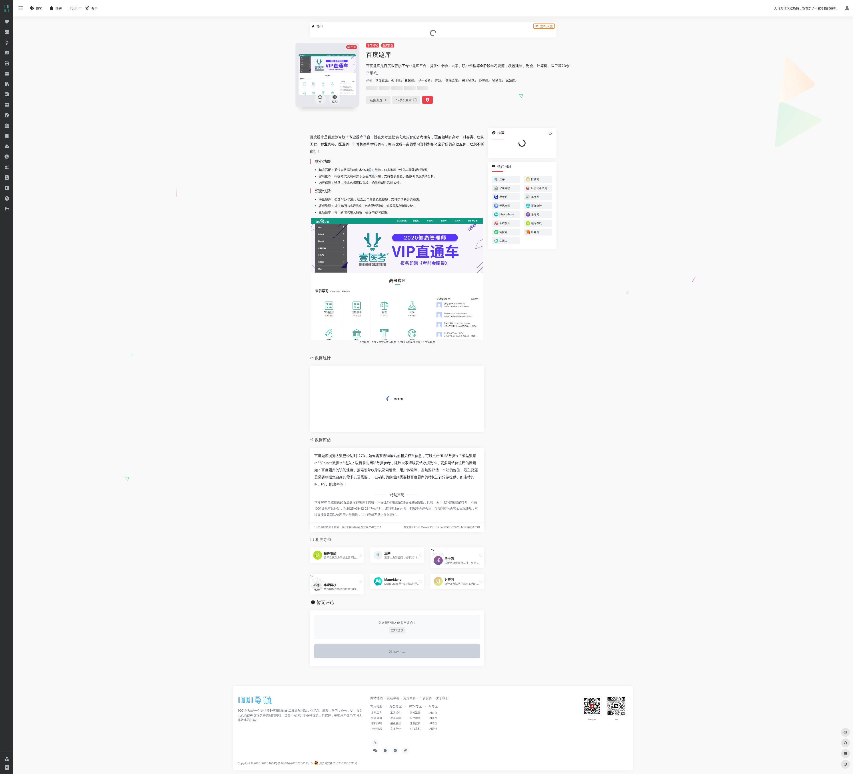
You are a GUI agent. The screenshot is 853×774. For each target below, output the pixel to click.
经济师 (483, 80)
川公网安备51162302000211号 (338, 763)
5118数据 (448, 455)
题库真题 (388, 45)
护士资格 (424, 80)
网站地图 (376, 698)
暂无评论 (325, 602)
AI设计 (433, 728)
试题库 (510, 80)
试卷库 (497, 80)
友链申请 (393, 698)
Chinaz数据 (330, 463)
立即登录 (397, 630)
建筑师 (409, 80)
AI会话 (433, 718)
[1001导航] (255, 701)
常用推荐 (376, 706)
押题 (438, 80)
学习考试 (372, 45)
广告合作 (426, 698)
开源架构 (415, 723)
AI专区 (433, 706)
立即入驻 (546, 26)
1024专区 (415, 706)
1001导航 (274, 763)
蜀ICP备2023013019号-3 (297, 763)
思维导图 (395, 718)
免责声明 (409, 698)
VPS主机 (415, 728)
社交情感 (376, 728)
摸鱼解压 (395, 723)
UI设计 (73, 8)
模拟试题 (468, 80)
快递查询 (376, 718)
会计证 (396, 80)
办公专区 (395, 706)
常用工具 (376, 712)
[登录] (847, 8)
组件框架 (415, 718)
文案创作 (395, 728)
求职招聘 (376, 723)
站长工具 (415, 712)
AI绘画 (433, 723)
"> (404, 100)
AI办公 (433, 712)
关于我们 (442, 698)
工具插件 (395, 712)
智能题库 (451, 80)
